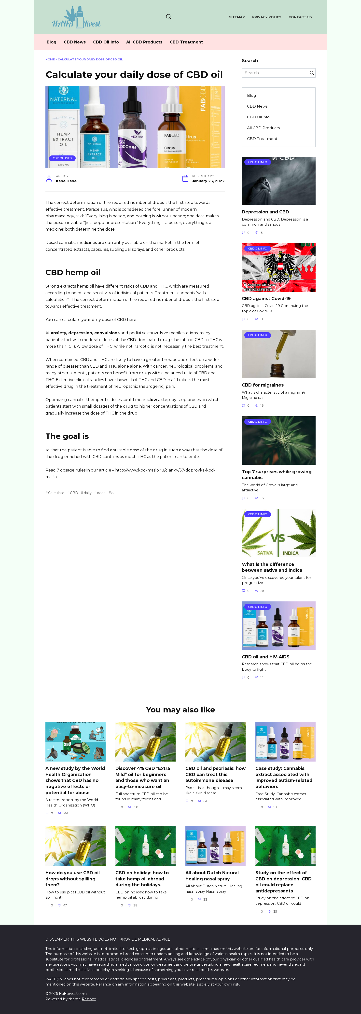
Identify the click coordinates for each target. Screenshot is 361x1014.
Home (50, 59)
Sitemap (237, 17)
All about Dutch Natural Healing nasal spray (212, 875)
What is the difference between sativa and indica (272, 567)
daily (87, 493)
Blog (51, 42)
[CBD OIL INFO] (279, 202)
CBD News (75, 42)
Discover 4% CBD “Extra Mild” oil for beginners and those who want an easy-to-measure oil (142, 777)
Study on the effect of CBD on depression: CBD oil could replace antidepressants (283, 881)
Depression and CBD (265, 211)
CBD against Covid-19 (266, 298)
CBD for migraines (263, 385)
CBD (74, 493)
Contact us (300, 17)
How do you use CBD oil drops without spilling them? (72, 878)
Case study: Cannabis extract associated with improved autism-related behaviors (283, 777)
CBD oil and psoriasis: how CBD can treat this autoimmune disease (215, 774)
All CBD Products (144, 42)
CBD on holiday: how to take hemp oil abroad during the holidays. (142, 878)
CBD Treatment (186, 42)
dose (101, 493)
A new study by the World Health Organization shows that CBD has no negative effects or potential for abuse (75, 780)
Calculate (56, 493)
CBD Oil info (106, 42)
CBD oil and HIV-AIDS (266, 656)
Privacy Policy (266, 17)
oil (113, 493)
